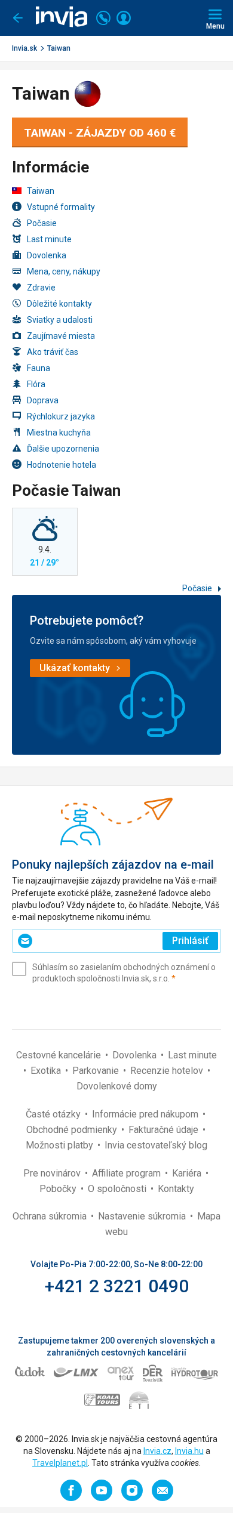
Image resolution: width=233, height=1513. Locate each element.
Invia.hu (189, 1451)
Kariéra (188, 1173)
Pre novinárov (53, 1173)
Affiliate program (127, 1173)
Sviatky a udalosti (60, 320)
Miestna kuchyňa (59, 432)
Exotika (46, 1070)
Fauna (38, 368)
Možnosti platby (61, 1145)
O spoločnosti (118, 1188)
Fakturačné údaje (164, 1129)
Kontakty (176, 1188)
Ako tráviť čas (52, 352)
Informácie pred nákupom (146, 1114)
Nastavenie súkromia (143, 1216)
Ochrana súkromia (51, 1216)
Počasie (42, 223)
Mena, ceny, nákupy (63, 271)
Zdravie (41, 287)
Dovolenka (46, 255)
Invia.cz (157, 1451)
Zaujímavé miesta (61, 336)
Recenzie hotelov (168, 1070)
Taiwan (58, 48)
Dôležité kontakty (59, 303)
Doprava (43, 400)
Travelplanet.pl (60, 1463)
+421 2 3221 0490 (117, 1286)
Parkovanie (96, 1070)
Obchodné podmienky (72, 1129)
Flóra (36, 384)
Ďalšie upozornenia (63, 448)
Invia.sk (24, 48)
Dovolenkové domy (116, 1086)
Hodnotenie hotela (61, 465)
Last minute (49, 239)
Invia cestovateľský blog (156, 1145)
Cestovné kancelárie (59, 1055)
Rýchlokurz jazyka (61, 416)
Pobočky (59, 1188)
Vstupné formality (61, 207)
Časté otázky (54, 1114)
